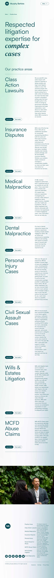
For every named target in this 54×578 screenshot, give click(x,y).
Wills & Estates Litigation (15, 373)
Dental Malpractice (18, 230)
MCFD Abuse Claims (12, 428)
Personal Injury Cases (14, 265)
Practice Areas (13, 14)
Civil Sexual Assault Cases (17, 317)
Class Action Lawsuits (14, 84)
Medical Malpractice (18, 184)
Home (6, 14)
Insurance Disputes (16, 132)
